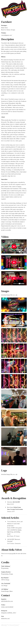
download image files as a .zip (9, 295)
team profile (12, 553)
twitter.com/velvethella (7, 607)
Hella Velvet (4, 27)
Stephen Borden (5, 572)
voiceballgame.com (6, 35)
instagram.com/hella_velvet (8, 613)
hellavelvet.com (5, 618)
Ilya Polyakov (5, 578)
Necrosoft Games (14, 625)
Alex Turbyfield (5, 583)
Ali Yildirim (4, 589)
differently (4, 625)
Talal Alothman (5, 566)
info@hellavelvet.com (7, 601)
